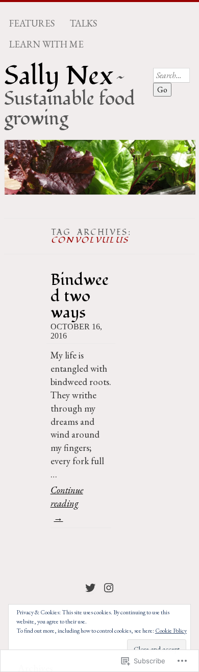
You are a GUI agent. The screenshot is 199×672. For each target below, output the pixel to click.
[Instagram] (109, 588)
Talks (83, 23)
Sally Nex (58, 76)
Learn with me (46, 44)
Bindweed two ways (80, 296)
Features (32, 23)
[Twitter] (90, 588)
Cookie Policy (171, 631)
